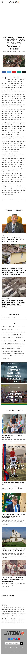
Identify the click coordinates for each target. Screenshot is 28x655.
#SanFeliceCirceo (5, 353)
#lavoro (3, 343)
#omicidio (8, 346)
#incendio (20, 337)
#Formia (19, 334)
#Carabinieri (22, 326)
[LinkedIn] (16, 639)
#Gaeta (16, 337)
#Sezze (3, 356)
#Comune (17, 329)
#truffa (3, 358)
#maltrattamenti (21, 343)
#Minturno (4, 346)
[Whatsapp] (19, 72)
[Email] (24, 72)
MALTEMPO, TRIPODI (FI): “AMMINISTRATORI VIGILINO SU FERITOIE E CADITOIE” (13, 239)
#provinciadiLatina (9, 348)
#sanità (11, 353)
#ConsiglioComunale (6, 332)
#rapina (18, 348)
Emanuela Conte (7, 51)
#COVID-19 (16, 332)
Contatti (13, 650)
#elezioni (8, 334)
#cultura (23, 332)
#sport (7, 356)
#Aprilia (11, 326)
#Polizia (13, 346)
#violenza (7, 358)
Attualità (23, 51)
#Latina (21, 340)
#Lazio (7, 343)
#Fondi (14, 334)
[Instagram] (14, 639)
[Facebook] (4, 72)
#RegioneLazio (5, 351)
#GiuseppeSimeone (13, 200)
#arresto (16, 326)
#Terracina (14, 356)
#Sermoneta (21, 353)
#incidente (4, 340)
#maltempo (22, 200)
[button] (24, 317)
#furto (11, 337)
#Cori (11, 332)
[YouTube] (19, 639)
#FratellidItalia (5, 337)
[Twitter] (9, 72)
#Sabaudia (18, 351)
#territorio (22, 356)
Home (8, 650)
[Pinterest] (14, 72)
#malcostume (14, 343)
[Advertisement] (14, 19)
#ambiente (4, 326)
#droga (3, 334)
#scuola (16, 353)
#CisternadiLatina (8, 329)
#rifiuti (12, 351)
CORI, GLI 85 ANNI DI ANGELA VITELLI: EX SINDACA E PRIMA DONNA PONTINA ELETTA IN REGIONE (14, 579)
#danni (5, 200)
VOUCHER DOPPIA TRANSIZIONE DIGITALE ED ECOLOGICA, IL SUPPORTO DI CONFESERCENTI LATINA (13, 516)
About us (19, 650)
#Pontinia (18, 346)
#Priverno (22, 346)
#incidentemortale (11, 340)
